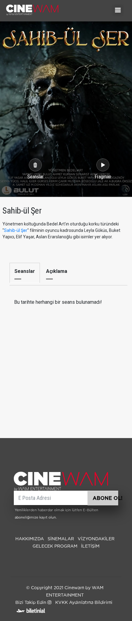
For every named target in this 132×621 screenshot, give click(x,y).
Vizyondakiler (96, 539)
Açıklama (56, 271)
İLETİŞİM (90, 546)
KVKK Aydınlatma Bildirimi (83, 602)
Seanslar (24, 271)
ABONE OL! (105, 498)
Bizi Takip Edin (31, 602)
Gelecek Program (55, 546)
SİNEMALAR (61, 539)
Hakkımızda (29, 539)
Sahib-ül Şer (15, 230)
